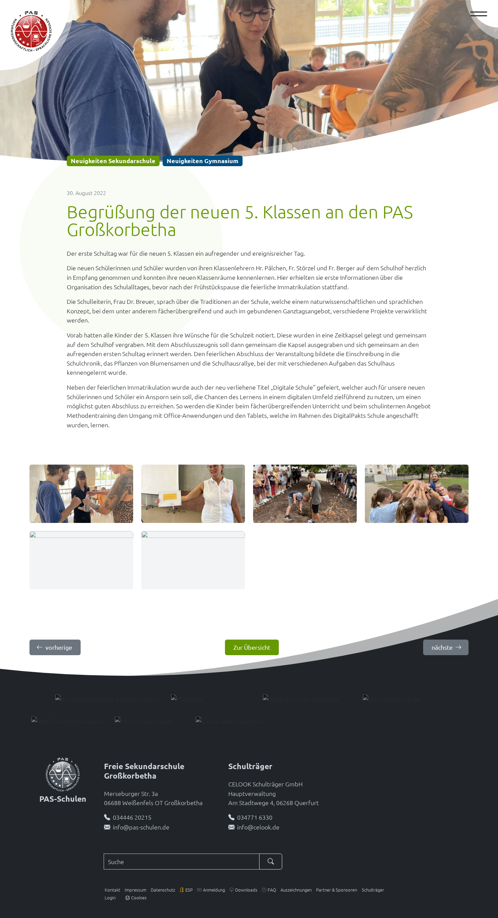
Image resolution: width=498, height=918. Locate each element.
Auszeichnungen (296, 889)
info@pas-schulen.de (141, 827)
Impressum (135, 889)
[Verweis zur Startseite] (63, 774)
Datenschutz (163, 889)
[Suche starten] (270, 862)
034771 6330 (254, 817)
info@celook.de (258, 827)
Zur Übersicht (251, 647)
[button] (186, 890)
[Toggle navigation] (481, 14)
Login (110, 897)
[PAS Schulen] (31, 31)
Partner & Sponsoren (336, 889)
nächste (442, 647)
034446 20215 (132, 817)
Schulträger (373, 889)
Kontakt (112, 889)
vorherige (58, 647)
